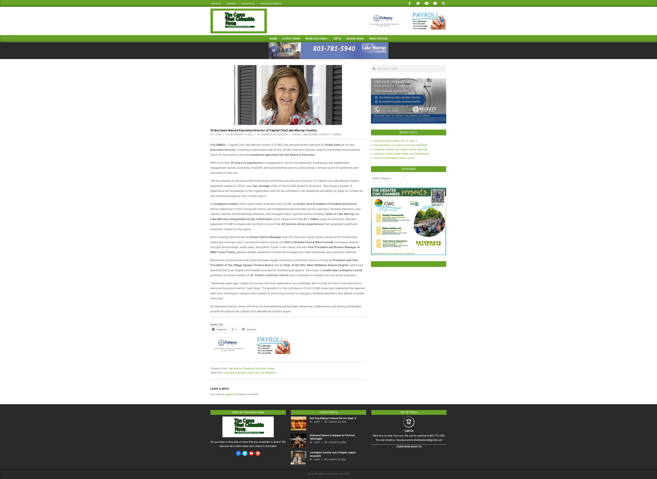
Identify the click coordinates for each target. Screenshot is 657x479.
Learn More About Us (409, 446)
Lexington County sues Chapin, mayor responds (400, 149)
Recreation (280, 134)
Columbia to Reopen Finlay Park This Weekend (249, 372)
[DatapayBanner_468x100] (406, 14)
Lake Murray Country (316, 134)
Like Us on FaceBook (409, 264)
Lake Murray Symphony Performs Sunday (251, 368)
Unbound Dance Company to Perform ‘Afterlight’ (400, 145)
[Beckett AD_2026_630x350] (408, 80)
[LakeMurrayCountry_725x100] (328, 43)
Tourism (336, 134)
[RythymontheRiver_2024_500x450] (408, 189)
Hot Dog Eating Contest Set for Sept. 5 (395, 140)
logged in (230, 394)
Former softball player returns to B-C (394, 157)
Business (266, 134)
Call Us (409, 430)
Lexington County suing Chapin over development (401, 153)
